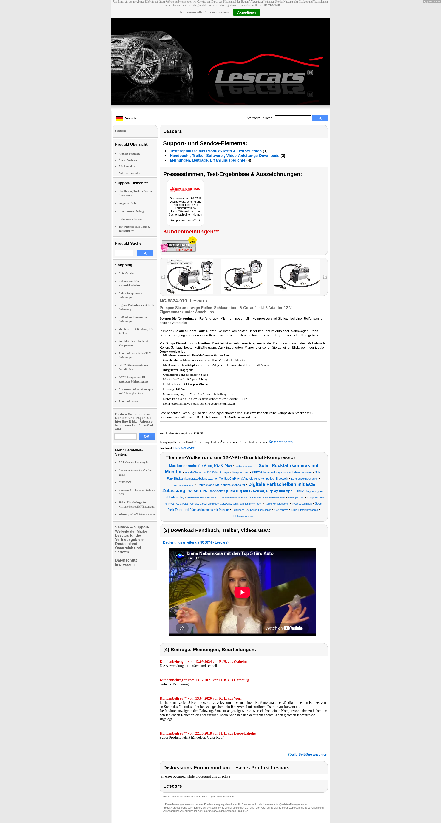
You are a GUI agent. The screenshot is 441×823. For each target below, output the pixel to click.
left (163, 277)
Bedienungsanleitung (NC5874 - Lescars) (196, 542)
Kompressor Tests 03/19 (185, 220)
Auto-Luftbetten (128, 401)
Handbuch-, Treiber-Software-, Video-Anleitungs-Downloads (224, 155)
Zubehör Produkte (130, 173)
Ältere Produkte (128, 160)
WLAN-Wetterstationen (137, 514)
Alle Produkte (127, 166)
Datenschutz (272, 5)
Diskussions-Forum (130, 219)
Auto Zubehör (127, 273)
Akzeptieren (246, 12)
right (325, 277)
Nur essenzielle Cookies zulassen (204, 12)
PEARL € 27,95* (184, 448)
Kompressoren (281, 442)
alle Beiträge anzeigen (309, 754)
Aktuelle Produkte (129, 153)
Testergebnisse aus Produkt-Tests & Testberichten (216, 151)
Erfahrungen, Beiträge (132, 211)
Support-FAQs (127, 203)
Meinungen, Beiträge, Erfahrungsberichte (207, 160)
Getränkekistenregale (133, 462)
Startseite (253, 118)
